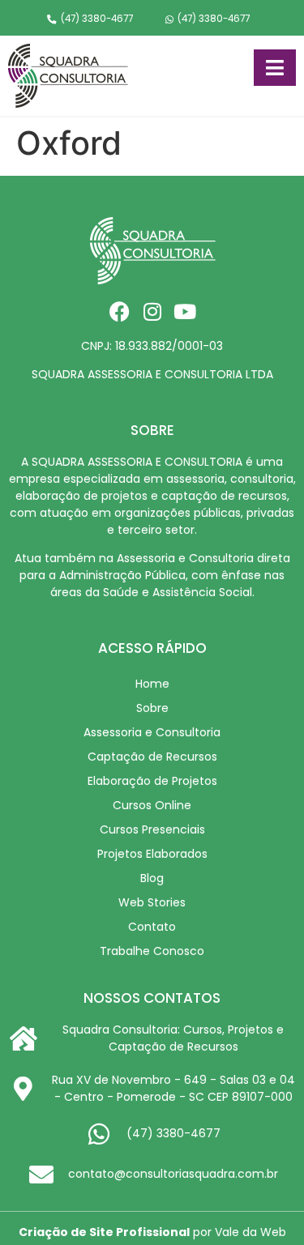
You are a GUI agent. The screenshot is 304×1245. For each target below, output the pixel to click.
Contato (152, 927)
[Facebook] (119, 311)
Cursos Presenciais (152, 829)
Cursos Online (152, 805)
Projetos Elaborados (152, 854)
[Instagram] (152, 311)
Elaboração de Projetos (152, 781)
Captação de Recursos (152, 756)
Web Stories (152, 902)
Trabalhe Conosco (152, 951)
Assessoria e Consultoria (152, 732)
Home (152, 684)
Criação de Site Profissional (104, 1232)
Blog (152, 878)
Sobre (152, 708)
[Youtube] (184, 311)
